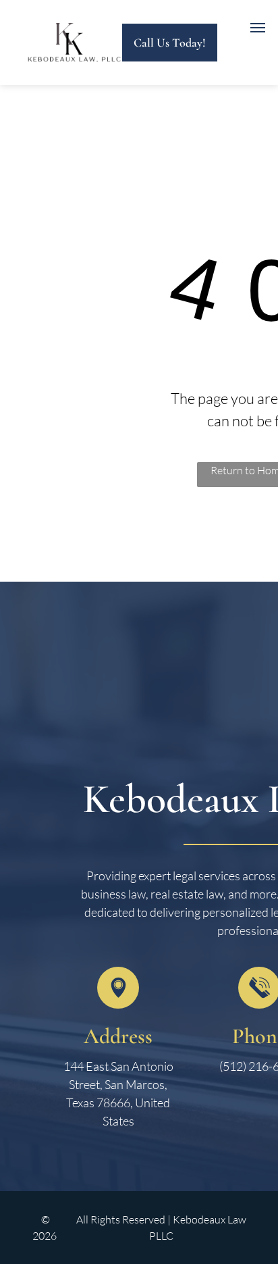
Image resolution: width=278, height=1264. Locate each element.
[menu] (257, 27)
